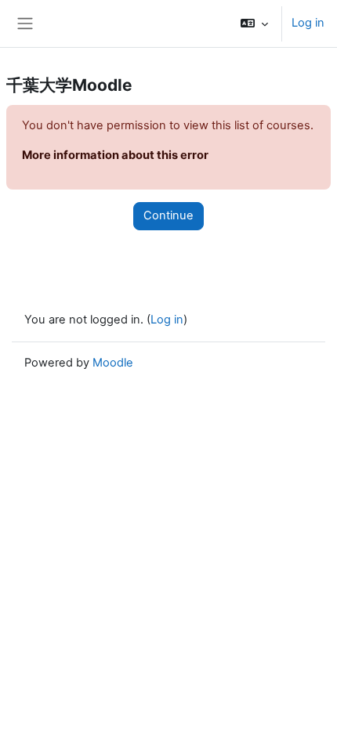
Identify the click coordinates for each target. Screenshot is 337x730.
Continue (168, 215)
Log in (308, 23)
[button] (254, 23)
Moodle (112, 363)
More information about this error (115, 155)
